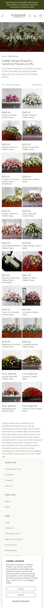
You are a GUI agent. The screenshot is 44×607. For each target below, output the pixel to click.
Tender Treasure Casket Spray (29, 116)
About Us (9, 486)
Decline (21, 595)
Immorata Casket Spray (30, 313)
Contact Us (9, 528)
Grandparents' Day (13, 469)
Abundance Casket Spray (30, 180)
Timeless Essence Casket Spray (30, 345)
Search (8, 501)
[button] (30, 16)
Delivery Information (14, 539)
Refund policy (11, 550)
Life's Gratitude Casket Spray (29, 214)
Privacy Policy (11, 545)
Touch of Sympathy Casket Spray (11, 313)
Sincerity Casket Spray (29, 377)
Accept (21, 589)
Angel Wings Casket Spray (31, 247)
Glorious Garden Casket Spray (9, 116)
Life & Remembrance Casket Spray (11, 247)
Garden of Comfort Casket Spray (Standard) (10, 181)
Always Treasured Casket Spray (30, 148)
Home (4, 56)
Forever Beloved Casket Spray (9, 377)
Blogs (7, 507)
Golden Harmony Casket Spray (9, 214)
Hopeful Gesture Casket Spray (9, 148)
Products (9, 480)
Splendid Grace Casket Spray (9, 410)
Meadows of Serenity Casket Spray (11, 345)
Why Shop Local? (12, 533)
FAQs (7, 522)
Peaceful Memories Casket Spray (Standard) (10, 280)
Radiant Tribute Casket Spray (29, 279)
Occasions (9, 474)
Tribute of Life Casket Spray (32, 410)
